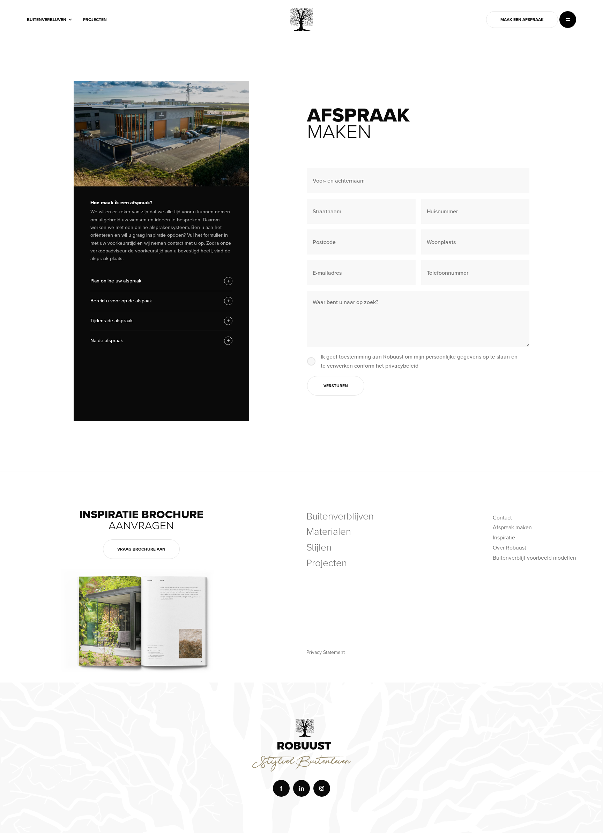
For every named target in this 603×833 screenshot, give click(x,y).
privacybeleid (401, 366)
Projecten (95, 19)
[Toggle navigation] (567, 19)
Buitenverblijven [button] (46, 19)
